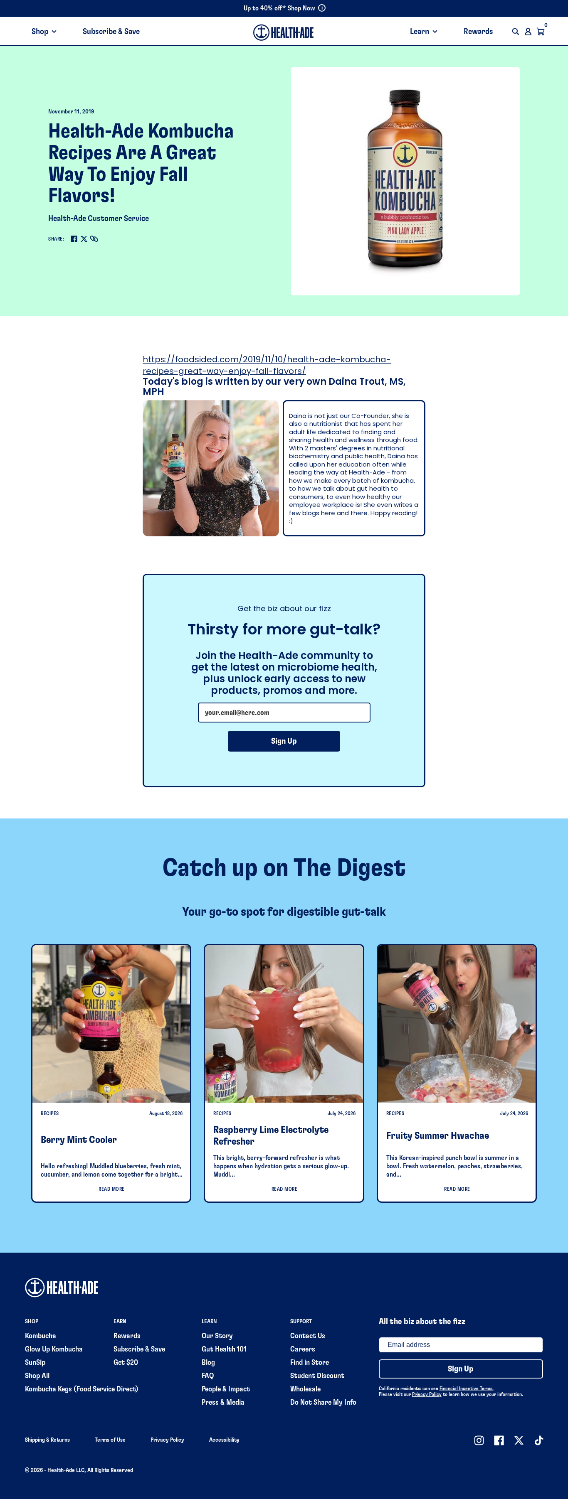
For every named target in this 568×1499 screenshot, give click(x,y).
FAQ (208, 1376)
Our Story (217, 1336)
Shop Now (301, 8)
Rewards (478, 31)
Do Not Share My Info (323, 1402)
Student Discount (317, 1376)
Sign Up (284, 741)
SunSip (35, 1362)
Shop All (37, 1376)
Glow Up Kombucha (54, 1349)
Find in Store (309, 1362)
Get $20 (126, 1362)
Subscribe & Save (111, 31)
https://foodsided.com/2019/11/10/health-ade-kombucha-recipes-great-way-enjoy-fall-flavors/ (267, 365)
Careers (302, 1349)
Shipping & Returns (47, 1440)
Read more (112, 1189)
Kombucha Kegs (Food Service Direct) (81, 1389)
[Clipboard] (94, 239)
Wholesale (305, 1389)
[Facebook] (74, 239)
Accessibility (224, 1440)
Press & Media (223, 1402)
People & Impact (226, 1389)
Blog (208, 1362)
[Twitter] (84, 239)
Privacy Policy (427, 1394)
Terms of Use (110, 1440)
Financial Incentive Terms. (467, 1388)
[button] (515, 31)
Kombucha (40, 1336)
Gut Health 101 (224, 1349)
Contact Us (307, 1336)
